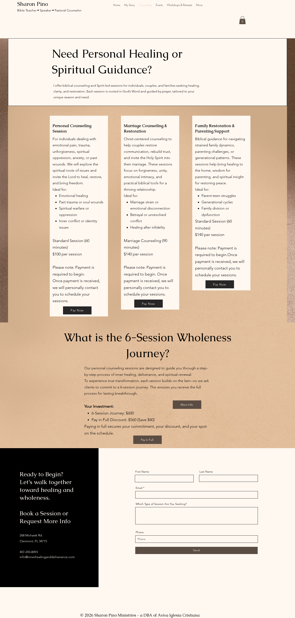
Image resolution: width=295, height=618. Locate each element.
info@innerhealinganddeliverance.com (47, 557)
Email (139, 487)
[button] (242, 20)
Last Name (206, 471)
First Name (142, 471)
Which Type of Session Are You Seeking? (161, 504)
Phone (140, 532)
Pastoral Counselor (68, 10)
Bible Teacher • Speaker (34, 10)
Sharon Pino (32, 3)
